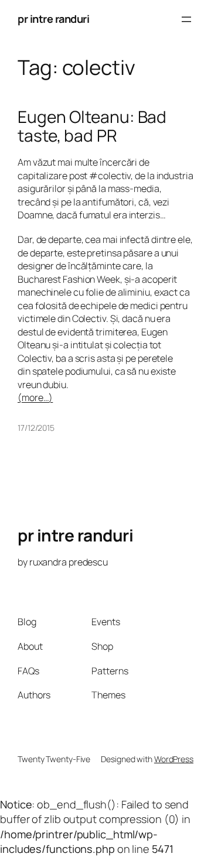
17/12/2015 (36, 427)
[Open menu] (186, 19)
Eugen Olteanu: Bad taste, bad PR (92, 126)
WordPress (173, 759)
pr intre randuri (53, 19)
